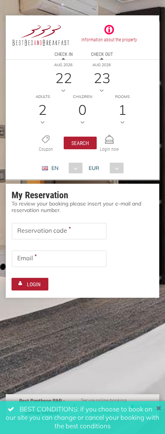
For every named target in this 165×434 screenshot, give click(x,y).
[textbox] (59, 231)
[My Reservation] (109, 136)
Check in (63, 54)
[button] (80, 143)
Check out (102, 54)
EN (54, 167)
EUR (94, 167)
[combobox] (65, 168)
